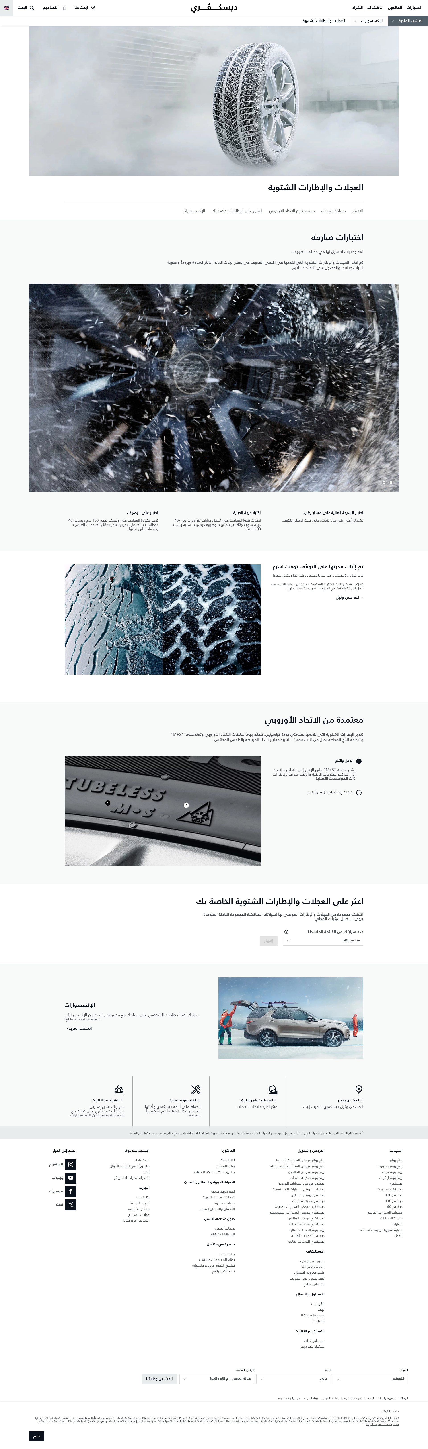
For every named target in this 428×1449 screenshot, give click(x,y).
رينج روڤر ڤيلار (392, 1171)
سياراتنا (397, 1224)
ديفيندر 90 (395, 1206)
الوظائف (403, 1398)
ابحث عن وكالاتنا (159, 1379)
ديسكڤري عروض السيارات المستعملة (297, 1212)
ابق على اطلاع (314, 1284)
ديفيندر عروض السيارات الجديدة (302, 1183)
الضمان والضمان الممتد (217, 1208)
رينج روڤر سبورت (390, 1166)
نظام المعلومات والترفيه (217, 1259)
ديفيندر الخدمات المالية (308, 1235)
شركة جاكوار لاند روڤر (289, 1398)
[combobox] (323, 941)
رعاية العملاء (225, 1166)
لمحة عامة (142, 1160)
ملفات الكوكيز (330, 1398)
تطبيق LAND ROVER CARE (213, 1171)
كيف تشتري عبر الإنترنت (307, 1278)
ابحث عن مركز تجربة (136, 1220)
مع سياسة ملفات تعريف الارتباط (382, 1424)
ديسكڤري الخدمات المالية (306, 1241)
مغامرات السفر (139, 1208)
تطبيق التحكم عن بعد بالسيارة (213, 1265)
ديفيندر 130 (394, 1195)
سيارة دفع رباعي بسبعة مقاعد (381, 1229)
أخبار (147, 1171)
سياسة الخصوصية (351, 1398)
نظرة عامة (318, 1303)
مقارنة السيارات (391, 1218)
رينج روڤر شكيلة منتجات (307, 1177)
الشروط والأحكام (386, 1398)
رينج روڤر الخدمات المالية (307, 1229)
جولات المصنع (139, 1214)
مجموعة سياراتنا (313, 1315)
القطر (399, 1235)
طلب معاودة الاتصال (309, 1272)
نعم (36, 1436)
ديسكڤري (396, 1183)
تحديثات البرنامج (223, 1271)
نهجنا (321, 1309)
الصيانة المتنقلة (223, 1234)
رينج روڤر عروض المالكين (306, 1171)
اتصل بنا (318, 1321)
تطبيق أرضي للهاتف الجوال (130, 1166)
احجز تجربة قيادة (313, 1266)
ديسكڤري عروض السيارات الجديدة (300, 1206)
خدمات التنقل (225, 1228)
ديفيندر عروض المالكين (308, 1195)
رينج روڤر (396, 1160)
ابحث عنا (369, 1398)
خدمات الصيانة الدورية (219, 1197)
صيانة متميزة (225, 1203)
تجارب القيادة (140, 1203)
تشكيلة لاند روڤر (312, 1346)
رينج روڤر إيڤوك (391, 1177)
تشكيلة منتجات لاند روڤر (132, 1177)
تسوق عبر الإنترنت (311, 1261)
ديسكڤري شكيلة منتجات (307, 1224)
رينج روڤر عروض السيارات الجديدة (300, 1160)
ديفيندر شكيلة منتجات (308, 1200)
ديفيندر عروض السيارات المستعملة (299, 1189)
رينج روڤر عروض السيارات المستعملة (297, 1166)
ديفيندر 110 (394, 1200)
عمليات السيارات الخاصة (385, 1212)
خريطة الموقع (311, 1398)
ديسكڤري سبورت (390, 1189)
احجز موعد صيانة (223, 1191)
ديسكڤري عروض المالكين (306, 1218)
